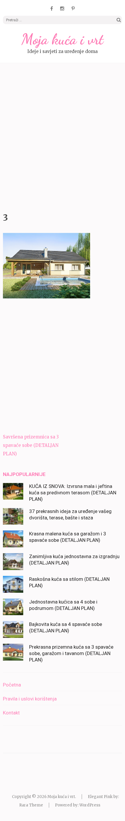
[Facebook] (51, 8)
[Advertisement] (62, 136)
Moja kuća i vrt (62, 39)
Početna (12, 685)
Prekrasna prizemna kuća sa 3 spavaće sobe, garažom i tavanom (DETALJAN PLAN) (71, 653)
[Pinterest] (73, 8)
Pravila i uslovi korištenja (30, 699)
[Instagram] (62, 8)
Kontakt (11, 713)
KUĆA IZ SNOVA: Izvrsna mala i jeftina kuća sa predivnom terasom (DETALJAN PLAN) (72, 492)
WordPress (89, 805)
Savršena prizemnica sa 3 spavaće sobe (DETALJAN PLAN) (31, 445)
